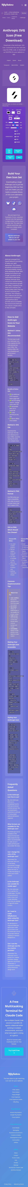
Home (4, 17)
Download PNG (10, 157)
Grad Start (18, 109)
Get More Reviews (16, 1170)
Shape (16, 116)
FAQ (16, 1160)
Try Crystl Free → (14, 1051)
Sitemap (16, 1165)
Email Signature (16, 1097)
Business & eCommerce (15, 1132)
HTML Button (15, 1089)
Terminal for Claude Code (16, 1167)
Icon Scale (8, 125)
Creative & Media (14, 17)
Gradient (22, 65)
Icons (8, 17)
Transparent (6, 65)
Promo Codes (16, 1158)
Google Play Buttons (15, 1115)
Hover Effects (9, 136)
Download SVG (18, 151)
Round (19, 60)
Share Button (15, 1092)
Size (6, 122)
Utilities (16, 1142)
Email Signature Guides (15, 1099)
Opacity (7, 127)
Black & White (15, 65)
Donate (16, 1162)
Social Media (15, 1128)
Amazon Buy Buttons (16, 1112)
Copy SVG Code (9, 151)
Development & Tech (16, 1137)
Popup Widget (16, 1094)
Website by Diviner (19, 1184)
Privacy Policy (7, 1184)
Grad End (10, 115)
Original (8, 60)
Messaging (16, 1130)
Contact (16, 1155)
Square (14, 60)
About (16, 1153)
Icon (8, 109)
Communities (16, 1140)
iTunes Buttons (16, 1117)
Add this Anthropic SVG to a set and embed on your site (14, 238)
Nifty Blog (16, 1102)
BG (12, 109)
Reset (19, 157)
